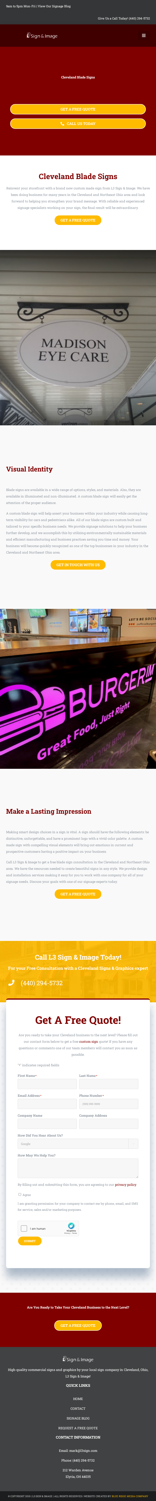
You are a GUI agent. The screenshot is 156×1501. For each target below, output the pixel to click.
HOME (78, 1399)
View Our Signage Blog (54, 6)
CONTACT (78, 1408)
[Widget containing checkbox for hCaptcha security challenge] (48, 1228)
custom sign (88, 1041)
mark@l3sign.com (83, 1450)
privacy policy (125, 1184)
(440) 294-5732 (84, 1460)
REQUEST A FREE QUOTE (78, 1428)
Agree (27, 1195)
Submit (30, 1241)
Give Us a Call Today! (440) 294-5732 (124, 18)
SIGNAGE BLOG (78, 1418)
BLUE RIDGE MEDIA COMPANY (130, 1496)
